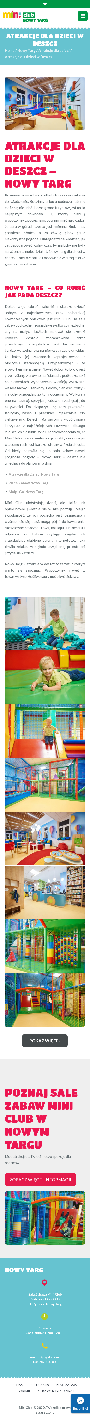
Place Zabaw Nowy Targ (28, 483)
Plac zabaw (66, 1385)
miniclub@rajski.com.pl (45, 1357)
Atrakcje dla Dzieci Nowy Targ (34, 474)
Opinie (25, 1391)
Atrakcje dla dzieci (54, 50)
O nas (18, 1385)
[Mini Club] (25, 16)
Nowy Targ (27, 50)
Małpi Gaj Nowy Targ (26, 491)
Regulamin (39, 1385)
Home (10, 50)
